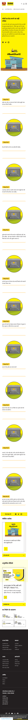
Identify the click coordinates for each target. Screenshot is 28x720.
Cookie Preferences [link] (6, 718)
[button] (27, 714)
